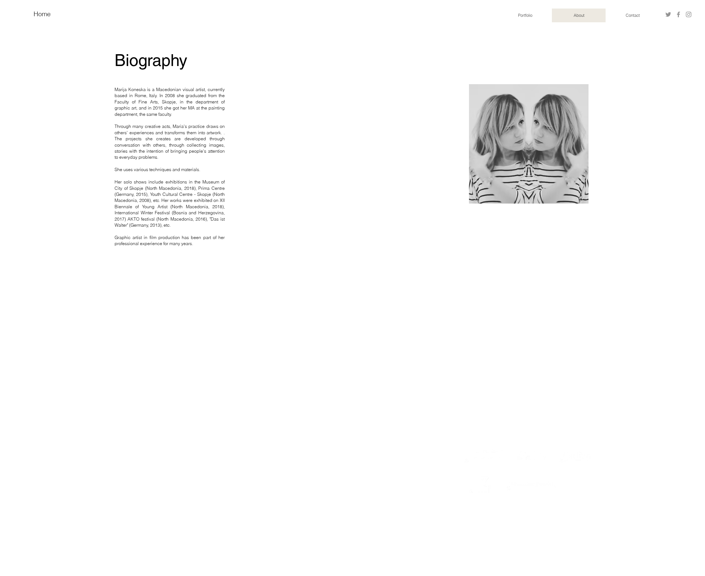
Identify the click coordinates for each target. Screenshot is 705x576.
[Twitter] (668, 14)
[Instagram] (688, 14)
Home (42, 14)
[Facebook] (678, 14)
